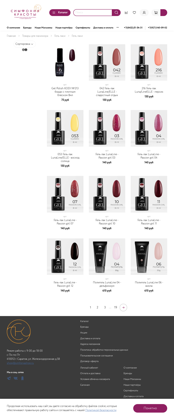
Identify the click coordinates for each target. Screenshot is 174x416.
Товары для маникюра (35, 36)
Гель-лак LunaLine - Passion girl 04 (148, 156)
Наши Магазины (43, 28)
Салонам (85, 385)
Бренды (27, 28)
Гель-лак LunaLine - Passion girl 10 (106, 222)
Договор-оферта (89, 361)
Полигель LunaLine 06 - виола (149, 284)
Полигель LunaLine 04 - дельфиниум (107, 284)
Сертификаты (83, 28)
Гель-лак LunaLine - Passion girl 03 (106, 156)
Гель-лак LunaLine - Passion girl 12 (65, 284)
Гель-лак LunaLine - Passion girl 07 (65, 222)
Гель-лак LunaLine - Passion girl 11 (148, 222)
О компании (13, 28)
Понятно (150, 408)
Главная (11, 36)
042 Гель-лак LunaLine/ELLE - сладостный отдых (107, 92)
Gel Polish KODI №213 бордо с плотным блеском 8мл (65, 92)
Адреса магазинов (90, 344)
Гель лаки (59, 36)
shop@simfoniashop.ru (20, 363)
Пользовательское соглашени (96, 356)
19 (115, 307)
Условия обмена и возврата (95, 379)
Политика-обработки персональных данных (104, 350)
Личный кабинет (89, 368)
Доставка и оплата (103, 28)
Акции (83, 333)
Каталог (63, 12)
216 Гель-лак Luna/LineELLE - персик (149, 90)
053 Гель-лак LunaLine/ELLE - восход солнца (65, 157)
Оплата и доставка (90, 373)
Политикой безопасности (100, 410)
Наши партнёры (64, 28)
